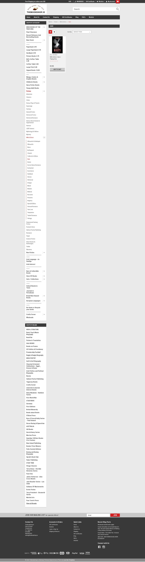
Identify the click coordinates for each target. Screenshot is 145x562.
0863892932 (80, 1)
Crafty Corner (31, 314)
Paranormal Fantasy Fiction (32, 223)
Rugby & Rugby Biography (34, 355)
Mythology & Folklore (32, 131)
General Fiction (30, 112)
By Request (30, 150)
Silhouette (30, 144)
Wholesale (29, 317)
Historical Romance (32, 118)
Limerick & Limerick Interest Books (33, 389)
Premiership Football (33, 352)
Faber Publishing (31, 460)
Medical (29, 192)
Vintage (29, 218)
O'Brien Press (31, 415)
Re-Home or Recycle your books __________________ (33, 309)
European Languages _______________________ (33, 302)
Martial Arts (30, 497)
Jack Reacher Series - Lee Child (35, 483)
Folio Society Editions (33, 449)
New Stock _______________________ (33, 42)
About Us (36, 17)
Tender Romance (32, 215)
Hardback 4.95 (31, 53)
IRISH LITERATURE (32, 329)
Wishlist (101, 1)
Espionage (29, 106)
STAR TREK (30, 463)
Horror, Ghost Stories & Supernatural (33, 122)
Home (28, 17)
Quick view (57, 52)
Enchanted (30, 168)
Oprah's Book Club (32, 457)
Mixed (29, 186)
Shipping (56, 17)
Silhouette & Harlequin (33, 141)
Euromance (30, 171)
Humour (28, 125)
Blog (77, 17)
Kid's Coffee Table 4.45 (32, 60)
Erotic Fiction (30, 490)
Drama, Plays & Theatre (32, 103)
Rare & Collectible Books (32, 272)
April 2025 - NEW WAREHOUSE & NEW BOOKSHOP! (108, 537)
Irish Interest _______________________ (33, 266)
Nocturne (30, 195)
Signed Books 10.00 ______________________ (33, 72)
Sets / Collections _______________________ (33, 281)
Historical (30, 180)
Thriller (28, 246)
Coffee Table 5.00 (32, 64)
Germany (29, 404)
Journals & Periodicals (30, 292)
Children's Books (32, 82)
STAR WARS (30, 401)
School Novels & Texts (31, 287)
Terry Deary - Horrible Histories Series (33, 470)
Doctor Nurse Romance (34, 165)
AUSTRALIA (30, 426)
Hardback (30, 174)
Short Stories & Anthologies (30, 242)
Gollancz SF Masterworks (35, 487)
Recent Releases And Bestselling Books (33, 36)
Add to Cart (57, 69)
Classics (28, 97)
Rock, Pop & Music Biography (32, 333)
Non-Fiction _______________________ (33, 254)
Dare (28, 159)
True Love (30, 209)
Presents (30, 198)
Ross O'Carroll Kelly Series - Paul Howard (35, 419)
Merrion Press (31, 435)
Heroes (29, 177)
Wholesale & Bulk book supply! (106, 524)
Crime (28, 100)
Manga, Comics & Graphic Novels (32, 78)
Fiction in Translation (33, 340)
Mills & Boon (30, 137)
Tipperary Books (31, 382)
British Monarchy (32, 410)
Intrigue (29, 183)
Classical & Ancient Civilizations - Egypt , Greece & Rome (33, 366)
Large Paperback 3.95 (33, 50)
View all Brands (31, 503)
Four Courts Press (32, 500)
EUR (70, 1)
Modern (29, 189)
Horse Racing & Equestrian (35, 423)
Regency (29, 200)
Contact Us (46, 17)
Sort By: (69, 32)
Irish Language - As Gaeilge (32, 260)
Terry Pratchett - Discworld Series (35, 493)
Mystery (28, 134)
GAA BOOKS (30, 343)
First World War (31, 398)
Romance (29, 233)
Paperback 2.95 (31, 47)
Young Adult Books (32, 88)
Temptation (30, 212)
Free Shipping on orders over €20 (35, 1)
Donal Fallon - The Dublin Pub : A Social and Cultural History (108, 533)
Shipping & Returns (54, 531)
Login (50, 529)
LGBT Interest (30, 128)
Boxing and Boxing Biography (32, 453)
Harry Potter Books (32, 85)
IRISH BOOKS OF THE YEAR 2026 (33, 28)
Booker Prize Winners (33, 446)
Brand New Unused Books (32, 297)
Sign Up (56, 529)
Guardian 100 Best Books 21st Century (34, 439)
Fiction (28, 91)
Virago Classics (31, 466)
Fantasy (28, 109)
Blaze (29, 147)
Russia (28, 376)
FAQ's (83, 17)
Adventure (29, 94)
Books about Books (32, 412)
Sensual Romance (32, 206)
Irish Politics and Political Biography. (35, 372)
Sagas (28, 236)
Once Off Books (31, 276)
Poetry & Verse (30, 227)
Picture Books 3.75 (32, 56)
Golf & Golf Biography (33, 361)
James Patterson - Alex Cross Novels (34, 478)
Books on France (32, 346)
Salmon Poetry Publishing (33, 230)
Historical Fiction (31, 115)
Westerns (29, 249)
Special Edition (31, 203)
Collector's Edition (32, 156)
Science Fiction (30, 239)
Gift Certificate (90, 1)
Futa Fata (29, 474)
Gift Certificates (67, 17)
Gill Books (29, 429)
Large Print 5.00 (31, 67)
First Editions (30, 407)
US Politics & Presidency (34, 349)
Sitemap (41, 560)
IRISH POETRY (31, 358)
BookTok (29, 337)
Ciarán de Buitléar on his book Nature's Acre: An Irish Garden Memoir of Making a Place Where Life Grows (108, 528)
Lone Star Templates (69, 560)
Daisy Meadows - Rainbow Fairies (35, 394)
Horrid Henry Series (33, 432)
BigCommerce (54, 560)
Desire (29, 162)
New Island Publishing (33, 443)
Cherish (29, 153)
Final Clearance (31, 32)
